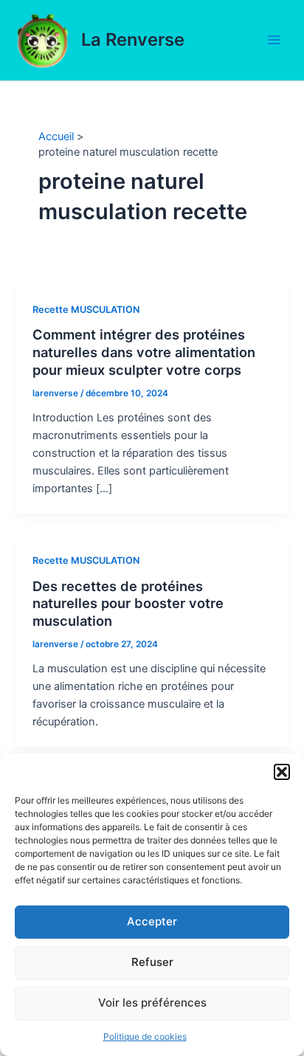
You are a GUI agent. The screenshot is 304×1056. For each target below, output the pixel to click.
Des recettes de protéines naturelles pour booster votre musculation (128, 603)
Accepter (152, 921)
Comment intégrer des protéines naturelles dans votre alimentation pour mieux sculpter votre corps (143, 351)
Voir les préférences (152, 1002)
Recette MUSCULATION (85, 309)
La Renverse (132, 39)
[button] (281, 772)
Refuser (152, 962)
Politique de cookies (145, 1036)
